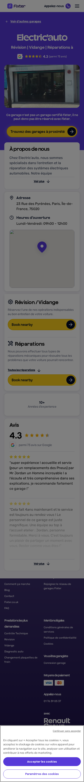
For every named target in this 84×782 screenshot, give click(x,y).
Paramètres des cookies (42, 774)
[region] (42, 753)
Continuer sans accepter (67, 731)
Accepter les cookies (42, 761)
